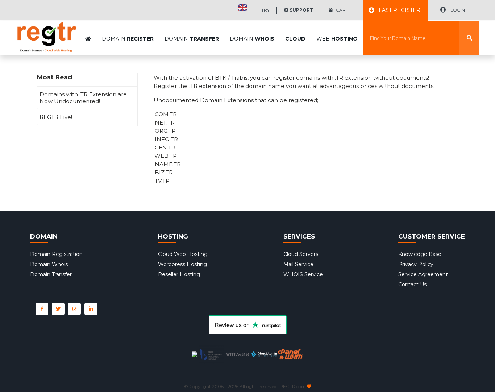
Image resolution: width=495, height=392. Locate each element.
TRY (265, 10)
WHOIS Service (303, 274)
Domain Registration (56, 254)
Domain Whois (49, 264)
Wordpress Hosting (182, 264)
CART (340, 10)
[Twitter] (58, 309)
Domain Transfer (51, 274)
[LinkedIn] (90, 309)
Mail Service (298, 264)
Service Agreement (423, 274)
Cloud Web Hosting (183, 254)
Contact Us (412, 284)
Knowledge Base (419, 254)
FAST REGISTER (399, 10)
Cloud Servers (300, 254)
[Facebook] (42, 309)
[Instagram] (74, 309)
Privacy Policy (415, 264)
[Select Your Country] (242, 5)
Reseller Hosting (179, 274)
